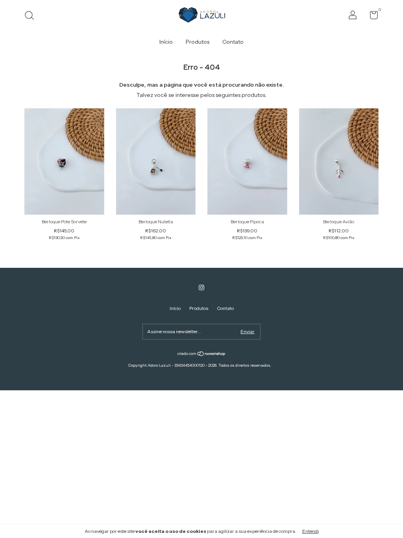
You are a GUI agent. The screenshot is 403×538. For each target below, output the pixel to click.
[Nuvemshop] (201, 354)
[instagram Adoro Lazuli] (201, 287)
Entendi (310, 531)
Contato (233, 41)
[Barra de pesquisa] (32, 16)
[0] (371, 17)
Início (166, 41)
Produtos (197, 41)
